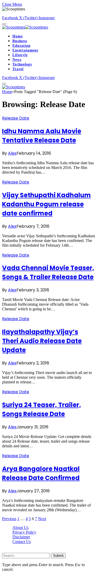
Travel (18, 69)
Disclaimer (21, 537)
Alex (12, 153)
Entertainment (25, 50)
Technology (22, 64)
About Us (20, 527)
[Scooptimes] (25, 27)
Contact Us (21, 541)
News (16, 60)
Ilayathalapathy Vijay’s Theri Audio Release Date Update (42, 341)
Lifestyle (20, 55)
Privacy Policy (24, 532)
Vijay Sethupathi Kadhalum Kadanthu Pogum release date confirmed (46, 204)
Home (17, 36)
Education (21, 46)
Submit (58, 556)
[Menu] (4, 24)
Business (19, 41)
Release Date (15, 118)
